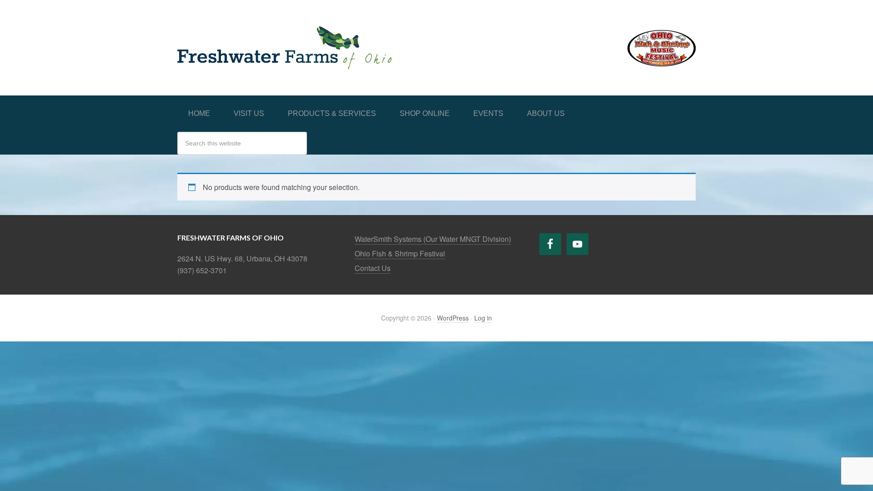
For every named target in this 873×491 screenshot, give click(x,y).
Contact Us (373, 268)
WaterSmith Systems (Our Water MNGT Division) (433, 239)
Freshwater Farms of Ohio (250, 37)
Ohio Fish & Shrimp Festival (400, 253)
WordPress (453, 317)
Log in (483, 317)
